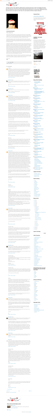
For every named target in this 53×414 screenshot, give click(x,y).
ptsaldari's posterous (37, 165)
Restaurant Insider (36, 191)
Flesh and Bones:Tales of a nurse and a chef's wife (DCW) (39, 148)
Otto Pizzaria (36, 295)
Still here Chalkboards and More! (38, 107)
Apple (35, 271)
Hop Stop (35, 186)
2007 (35, 229)
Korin (35, 277)
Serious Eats (36, 263)
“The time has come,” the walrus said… (39, 118)
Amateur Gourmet (36, 238)
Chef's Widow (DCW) (37, 169)
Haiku (35, 140)
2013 (35, 202)
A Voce (35, 282)
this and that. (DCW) (37, 145)
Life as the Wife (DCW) (37, 161)
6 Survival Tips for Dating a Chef (39, 16)
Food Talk (35, 185)
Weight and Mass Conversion (38, 265)
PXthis (35, 190)
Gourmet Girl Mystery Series (38, 174)
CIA (34, 274)
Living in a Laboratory (38, 217)
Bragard (35, 272)
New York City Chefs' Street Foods (38, 137)
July (35, 211)
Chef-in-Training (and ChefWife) (38, 142)
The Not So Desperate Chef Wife (38, 112)
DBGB (35, 285)
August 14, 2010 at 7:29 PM (12, 363)
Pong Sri (35, 298)
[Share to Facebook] (12, 62)
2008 (35, 228)
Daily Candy (35, 182)
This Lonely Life (37, 215)
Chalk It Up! (36, 106)
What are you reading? (37, 104)
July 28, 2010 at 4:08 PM (11, 182)
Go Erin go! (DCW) (37, 123)
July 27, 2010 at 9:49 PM (11, 148)
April (35, 222)
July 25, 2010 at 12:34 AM (11, 86)
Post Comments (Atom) (13, 392)
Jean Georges (36, 290)
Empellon (35, 288)
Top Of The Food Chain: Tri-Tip (38, 154)
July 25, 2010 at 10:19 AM (11, 100)
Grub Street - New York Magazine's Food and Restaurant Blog (39, 91)
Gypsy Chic (35, 121)
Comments (36, 64)
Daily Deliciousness (37, 166)
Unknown (9, 95)
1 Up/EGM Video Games (37, 237)
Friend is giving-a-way (37, 143)
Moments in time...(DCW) (37, 151)
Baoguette (35, 283)
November (36, 206)
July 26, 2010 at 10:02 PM (11, 135)
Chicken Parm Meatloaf (37, 113)
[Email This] (9, 62)
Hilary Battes (10, 88)
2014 (35, 201)
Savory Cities (36, 192)
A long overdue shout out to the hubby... (39, 149)
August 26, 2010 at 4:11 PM (11, 376)
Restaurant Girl (36, 261)
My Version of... (37, 216)
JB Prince (35, 164)
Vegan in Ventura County (37, 134)
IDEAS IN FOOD (36, 159)
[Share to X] (11, 62)
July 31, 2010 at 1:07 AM (11, 242)
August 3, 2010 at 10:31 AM (12, 314)
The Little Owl (36, 299)
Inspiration (35, 126)
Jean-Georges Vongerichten (38, 136)
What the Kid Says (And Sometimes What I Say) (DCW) (39, 139)
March (36, 223)
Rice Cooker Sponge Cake (37, 82)
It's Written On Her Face (38, 219)
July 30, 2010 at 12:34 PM (11, 205)
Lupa (35, 293)
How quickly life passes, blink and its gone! (39, 157)
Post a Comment (9, 389)
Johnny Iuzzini (36, 187)
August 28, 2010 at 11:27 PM (12, 387)
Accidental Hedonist (37, 160)
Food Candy (36, 184)
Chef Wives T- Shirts (37, 173)
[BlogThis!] (10, 62)
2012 (35, 203)
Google (35, 275)
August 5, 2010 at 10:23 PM (12, 346)
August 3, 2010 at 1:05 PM (11, 330)
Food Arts (35, 183)
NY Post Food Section (37, 259)
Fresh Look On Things (38, 218)
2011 (35, 204)
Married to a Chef (36, 176)
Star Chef (35, 193)
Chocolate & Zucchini (37, 95)
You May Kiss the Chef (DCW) (38, 115)
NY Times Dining (36, 260)
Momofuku (35, 294)
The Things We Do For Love (37, 98)
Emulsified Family (36, 100)
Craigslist (35, 181)
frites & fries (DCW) (37, 81)
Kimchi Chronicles (36, 175)
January (36, 225)
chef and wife (10, 63)
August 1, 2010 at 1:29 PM (11, 275)
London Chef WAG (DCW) (38, 156)
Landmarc (35, 292)
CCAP (35, 273)
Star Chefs (35, 264)
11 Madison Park (36, 281)
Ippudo (35, 289)
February (36, 224)
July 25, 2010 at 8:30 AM (11, 92)
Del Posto (35, 287)
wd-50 (35, 300)
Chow (35, 180)
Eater (35, 84)
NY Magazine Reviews (37, 258)
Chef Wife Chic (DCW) (37, 120)
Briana (9, 339)
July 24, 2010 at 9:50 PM (11, 77)
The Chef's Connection (37, 194)
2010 (35, 205)
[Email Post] (8, 62)
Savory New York (36, 262)
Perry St (35, 296)
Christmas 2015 (36, 110)
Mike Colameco (36, 189)
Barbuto (35, 284)
